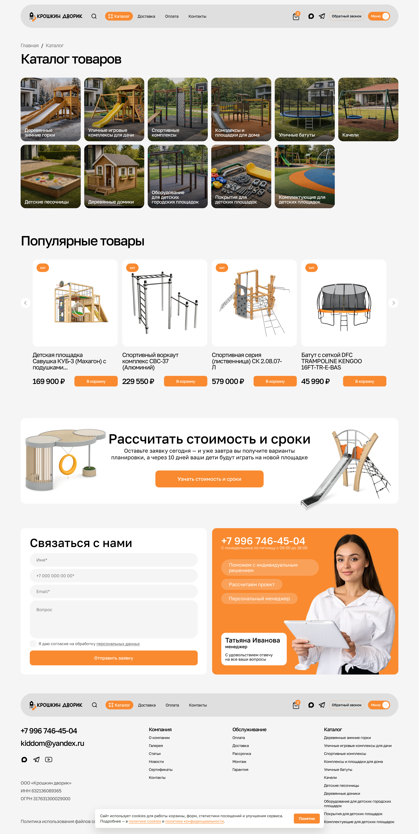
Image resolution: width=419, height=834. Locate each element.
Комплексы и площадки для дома (353, 761)
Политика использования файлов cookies (64, 821)
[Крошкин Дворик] (56, 17)
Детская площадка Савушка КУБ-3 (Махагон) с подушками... (69, 361)
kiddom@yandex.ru (52, 743)
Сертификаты (161, 769)
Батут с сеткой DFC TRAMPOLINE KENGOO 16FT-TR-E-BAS (331, 361)
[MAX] (311, 16)
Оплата (171, 16)
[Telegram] (321, 16)
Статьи (155, 753)
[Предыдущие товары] (26, 303)
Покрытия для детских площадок (353, 813)
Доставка (146, 16)
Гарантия (240, 769)
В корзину (96, 381)
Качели (330, 777)
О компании (159, 737)
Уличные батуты (338, 769)
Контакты (197, 16)
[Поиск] (94, 16)
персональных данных (118, 643)
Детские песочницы (341, 785)
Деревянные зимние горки (347, 737)
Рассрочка (241, 753)
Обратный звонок (347, 16)
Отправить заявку (113, 658)
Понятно (307, 818)
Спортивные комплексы (345, 753)
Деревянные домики (342, 793)
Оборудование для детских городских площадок (357, 803)
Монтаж (239, 761)
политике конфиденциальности (194, 821)
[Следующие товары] (393, 303)
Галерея (156, 745)
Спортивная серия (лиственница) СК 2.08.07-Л (247, 361)
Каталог (122, 16)
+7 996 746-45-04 (263, 541)
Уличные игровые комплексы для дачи (358, 745)
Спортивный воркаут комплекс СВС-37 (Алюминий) (150, 361)
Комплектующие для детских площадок (359, 821)
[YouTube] (48, 759)
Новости (156, 761)
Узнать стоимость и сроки (209, 479)
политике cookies (145, 821)
